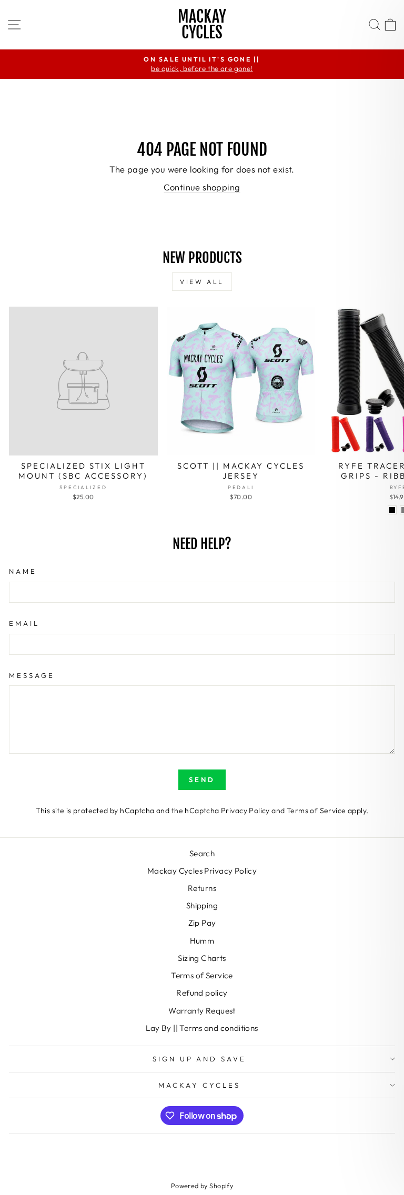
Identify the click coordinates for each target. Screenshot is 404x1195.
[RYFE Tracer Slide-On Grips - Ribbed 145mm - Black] (392, 510)
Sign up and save (200, 1059)
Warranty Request (202, 1011)
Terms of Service (316, 810)
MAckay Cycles (199, 1085)
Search (202, 853)
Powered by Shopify (202, 1185)
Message (32, 675)
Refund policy (201, 993)
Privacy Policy (245, 810)
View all (202, 282)
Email (24, 623)
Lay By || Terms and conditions (202, 1028)
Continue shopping (202, 187)
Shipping (202, 905)
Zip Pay (202, 923)
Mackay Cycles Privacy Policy (202, 871)
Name (23, 571)
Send (202, 779)
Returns (202, 888)
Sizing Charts (202, 958)
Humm (202, 941)
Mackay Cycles (202, 24)
